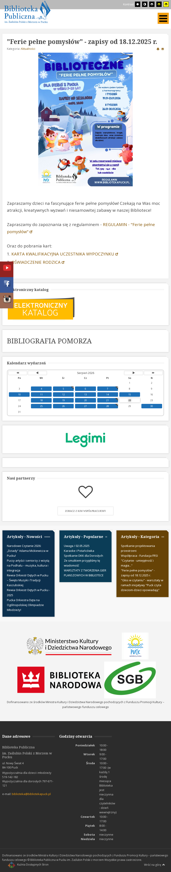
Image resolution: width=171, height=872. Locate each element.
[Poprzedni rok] (17, 373)
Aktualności (28, 49)
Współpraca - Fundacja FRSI (139, 556)
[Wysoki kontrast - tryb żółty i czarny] (166, 4)
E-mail (162, 48)
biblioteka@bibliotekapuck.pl (31, 794)
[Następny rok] (153, 373)
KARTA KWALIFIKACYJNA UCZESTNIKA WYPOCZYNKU (62, 254)
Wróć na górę (152, 865)
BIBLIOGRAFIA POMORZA (49, 340)
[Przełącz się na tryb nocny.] (144, 4)
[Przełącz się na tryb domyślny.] (137, 4)
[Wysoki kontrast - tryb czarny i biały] (152, 4)
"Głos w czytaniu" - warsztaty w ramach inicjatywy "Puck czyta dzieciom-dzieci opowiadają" (142, 585)
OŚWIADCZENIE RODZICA (36, 262)
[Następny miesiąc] (133, 373)
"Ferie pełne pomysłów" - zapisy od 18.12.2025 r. (138, 572)
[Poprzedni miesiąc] (37, 373)
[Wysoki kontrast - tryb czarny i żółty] (159, 4)
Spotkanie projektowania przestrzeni (138, 548)
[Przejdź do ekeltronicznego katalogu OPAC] (41, 308)
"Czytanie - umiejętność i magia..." (137, 562)
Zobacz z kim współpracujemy (85, 511)
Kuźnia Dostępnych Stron (33, 864)
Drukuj (158, 48)
